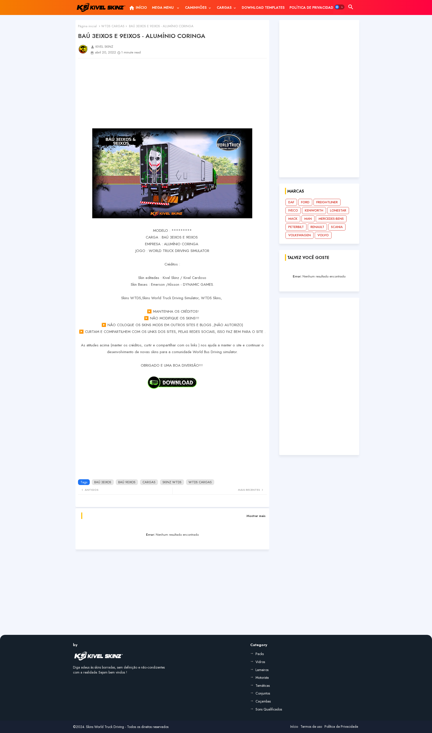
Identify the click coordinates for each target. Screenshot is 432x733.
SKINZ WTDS (172, 482)
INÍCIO (138, 8)
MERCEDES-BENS (331, 218)
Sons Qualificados (269, 709)
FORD (305, 202)
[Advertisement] (172, 93)
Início (294, 726)
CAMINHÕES (195, 7)
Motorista (262, 677)
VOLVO (323, 235)
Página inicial (87, 26)
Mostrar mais (256, 515)
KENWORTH (314, 210)
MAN (308, 218)
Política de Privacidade (341, 726)
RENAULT (317, 227)
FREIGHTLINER (327, 202)
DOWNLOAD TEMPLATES (263, 7)
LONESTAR (338, 210)
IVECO (293, 210)
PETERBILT (296, 227)
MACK (293, 218)
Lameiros (262, 669)
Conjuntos (263, 693)
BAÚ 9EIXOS (127, 482)
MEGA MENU (163, 7)
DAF (291, 202)
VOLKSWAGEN (299, 235)
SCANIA (337, 227)
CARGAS (224, 7)
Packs (260, 653)
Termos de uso (311, 726)
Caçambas (263, 701)
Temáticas (263, 685)
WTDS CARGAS (112, 26)
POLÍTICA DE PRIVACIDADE (312, 7)
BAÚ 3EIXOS (102, 482)
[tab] (138, 7)
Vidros (260, 661)
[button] (339, 6)
